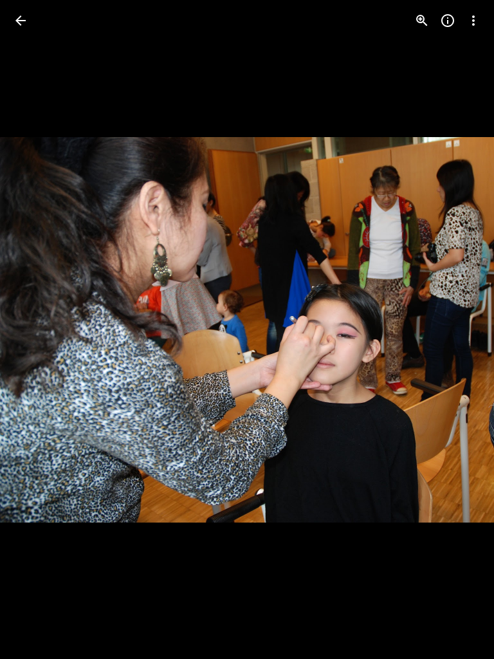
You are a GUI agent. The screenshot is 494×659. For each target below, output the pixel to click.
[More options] (473, 20)
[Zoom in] (422, 20)
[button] (36, 329)
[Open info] (448, 20)
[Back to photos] (20, 20)
